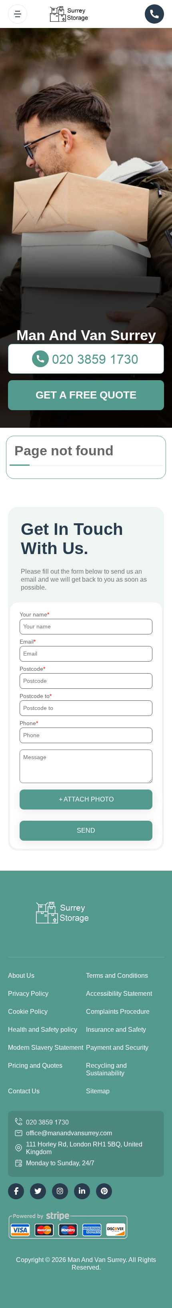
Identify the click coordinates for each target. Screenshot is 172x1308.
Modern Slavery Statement (45, 1047)
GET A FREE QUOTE (86, 395)
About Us (21, 975)
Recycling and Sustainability (106, 1069)
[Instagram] (60, 1191)
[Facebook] (16, 1191)
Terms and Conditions (117, 975)
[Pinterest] (104, 1191)
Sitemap (98, 1091)
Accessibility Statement (119, 993)
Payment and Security (117, 1047)
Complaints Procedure (118, 1011)
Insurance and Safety (116, 1029)
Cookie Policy (28, 1011)
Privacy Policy (28, 993)
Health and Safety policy (42, 1029)
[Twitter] (38, 1191)
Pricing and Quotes (35, 1065)
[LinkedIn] (82, 1191)
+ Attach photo (86, 799)
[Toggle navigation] (17, 14)
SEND (86, 830)
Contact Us (24, 1091)
